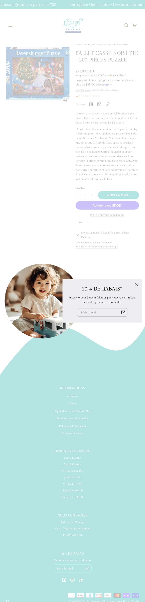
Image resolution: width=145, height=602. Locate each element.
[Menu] (10, 25)
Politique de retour (73, 433)
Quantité (80, 187)
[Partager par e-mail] (99, 104)
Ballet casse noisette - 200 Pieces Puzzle (110, 44)
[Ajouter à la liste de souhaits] (81, 223)
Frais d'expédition (83, 90)
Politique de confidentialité (73, 418)
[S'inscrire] (87, 568)
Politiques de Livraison (72, 426)
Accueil (79, 44)
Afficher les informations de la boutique (97, 246)
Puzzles (87, 44)
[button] (126, 25)
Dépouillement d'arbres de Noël (72, 411)
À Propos (72, 396)
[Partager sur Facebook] (91, 104)
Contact (72, 403)
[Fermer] (137, 284)
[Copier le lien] (107, 104)
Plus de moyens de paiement (107, 215)
